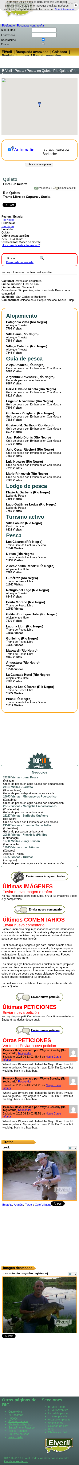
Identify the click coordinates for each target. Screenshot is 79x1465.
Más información (65, 9)
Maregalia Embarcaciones (39, 806)
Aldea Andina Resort (21, 566)
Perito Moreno (16, 602)
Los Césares (15, 541)
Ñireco (11, 554)
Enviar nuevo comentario (23, 925)
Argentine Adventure (21, 377)
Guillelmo (13, 638)
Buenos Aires (12, 790)
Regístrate (8, 25)
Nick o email (8, 29)
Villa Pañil (13, 334)
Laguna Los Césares (21, 687)
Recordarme (8, 40)
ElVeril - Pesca (13, 71)
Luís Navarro (15, 461)
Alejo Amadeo (16, 365)
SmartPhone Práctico (21, 1427)
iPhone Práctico (18, 1421)
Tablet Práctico (17, 1430)
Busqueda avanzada (32, 52)
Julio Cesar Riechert (21, 449)
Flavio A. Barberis (19, 492)
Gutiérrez (13, 578)
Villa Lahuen (15, 523)
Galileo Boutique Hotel (22, 614)
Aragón (18, 1204)
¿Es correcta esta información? (20, 245)
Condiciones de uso (16, 1461)
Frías (9, 699)
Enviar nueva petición (21, 1012)
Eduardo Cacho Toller (37, 825)
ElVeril (7, 52)
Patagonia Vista (17, 322)
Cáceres (9, 850)
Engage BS (15, 1418)
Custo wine (15, 1411)
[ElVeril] (18, 17)
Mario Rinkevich (18, 473)
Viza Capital (15, 1437)
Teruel (28, 1204)
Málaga (8, 780)
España (7, 1204)
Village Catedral (17, 346)
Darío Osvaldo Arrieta (22, 389)
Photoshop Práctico (20, 1424)
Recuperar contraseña (30, 25)
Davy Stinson (31, 841)
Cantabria (10, 799)
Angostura (14, 662)
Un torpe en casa (18, 1434)
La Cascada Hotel (19, 674)
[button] (39, 104)
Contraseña (8, 35)
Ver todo (10, 1046)
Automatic (24, 149)
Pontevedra (11, 809)
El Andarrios (15, 1414)
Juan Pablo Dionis (19, 437)
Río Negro (7, 219)
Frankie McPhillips (35, 834)
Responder (24, 1053)
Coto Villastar (43, 1204)
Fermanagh (11, 837)
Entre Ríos (10, 828)
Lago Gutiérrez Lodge (22, 504)
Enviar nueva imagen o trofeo (27, 892)
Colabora (59, 52)
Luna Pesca (30, 777)
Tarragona (10, 860)
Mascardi (13, 650)
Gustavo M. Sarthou (21, 425)
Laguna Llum (15, 626)
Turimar (28, 857)
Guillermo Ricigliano (21, 413)
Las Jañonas (31, 847)
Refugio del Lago (18, 590)
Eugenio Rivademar (20, 401)
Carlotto (28, 787)
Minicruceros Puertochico (39, 796)
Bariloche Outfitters (35, 815)
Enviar (5, 44)
